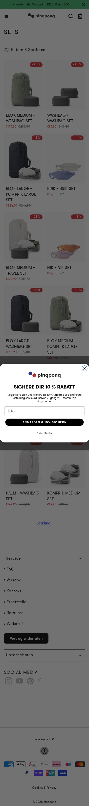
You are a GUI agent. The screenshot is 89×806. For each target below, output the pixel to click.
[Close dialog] (84, 368)
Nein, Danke (44, 432)
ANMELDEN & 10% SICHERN (44, 422)
